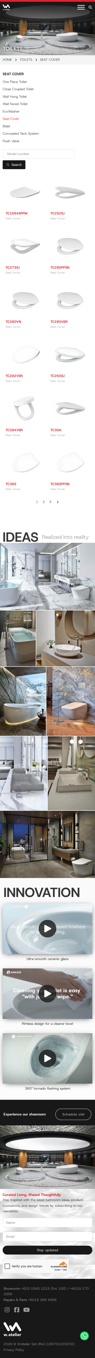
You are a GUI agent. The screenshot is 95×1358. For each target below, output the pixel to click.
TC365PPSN (59, 484)
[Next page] (57, 502)
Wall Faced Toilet (15, 104)
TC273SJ (13, 267)
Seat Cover (11, 119)
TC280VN (13, 321)
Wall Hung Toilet (15, 96)
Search (16, 165)
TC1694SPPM (16, 213)
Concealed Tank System (21, 133)
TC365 (11, 484)
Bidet (6, 126)
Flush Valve (11, 141)
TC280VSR (59, 321)
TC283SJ (57, 376)
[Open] (81, 7)
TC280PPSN (59, 267)
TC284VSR (14, 430)
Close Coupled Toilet (18, 89)
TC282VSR (14, 376)
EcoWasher (11, 111)
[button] (47, 576)
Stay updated (47, 1250)
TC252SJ (57, 213)
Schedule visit (73, 1114)
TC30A (55, 430)
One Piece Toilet (15, 82)
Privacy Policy (14, 1350)
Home (7, 59)
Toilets (26, 59)
